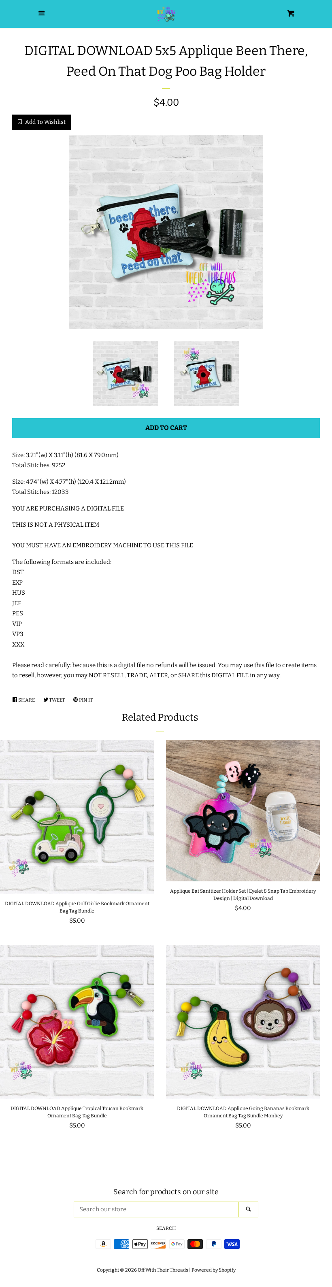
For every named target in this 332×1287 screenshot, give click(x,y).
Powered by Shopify (214, 1270)
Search (166, 1228)
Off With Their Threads (163, 1270)
